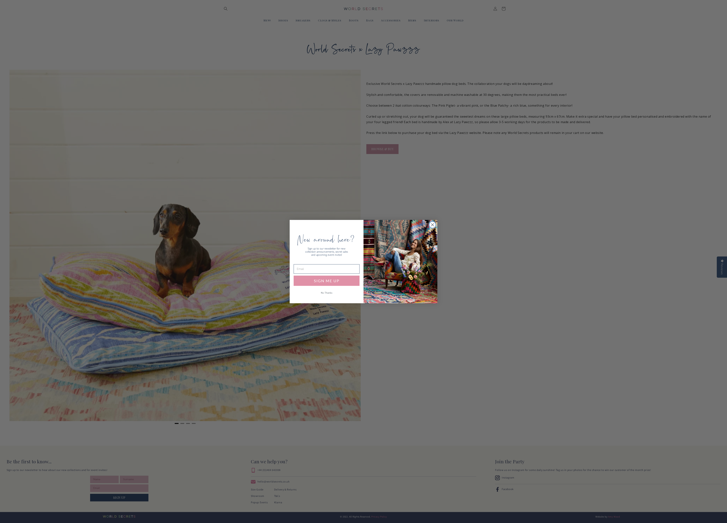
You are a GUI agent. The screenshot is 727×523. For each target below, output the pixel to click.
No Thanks (326, 292)
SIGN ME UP (326, 280)
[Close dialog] (432, 224)
